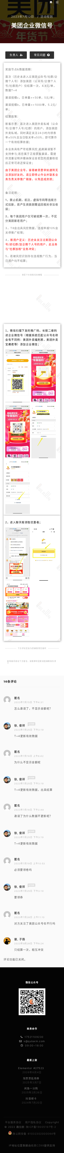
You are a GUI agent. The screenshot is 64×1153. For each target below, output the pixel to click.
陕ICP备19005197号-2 (41, 1126)
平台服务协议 (13, 1122)
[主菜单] (57, 2)
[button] (16, 55)
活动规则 (46, 16)
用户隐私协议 (33, 1122)
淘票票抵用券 (31, 1078)
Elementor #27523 (31, 1068)
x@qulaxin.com (34, 1041)
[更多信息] (51, 2)
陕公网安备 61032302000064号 (34, 1133)
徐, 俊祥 (19, 725)
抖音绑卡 (31, 1098)
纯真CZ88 (37, 1145)
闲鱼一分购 (31, 1088)
